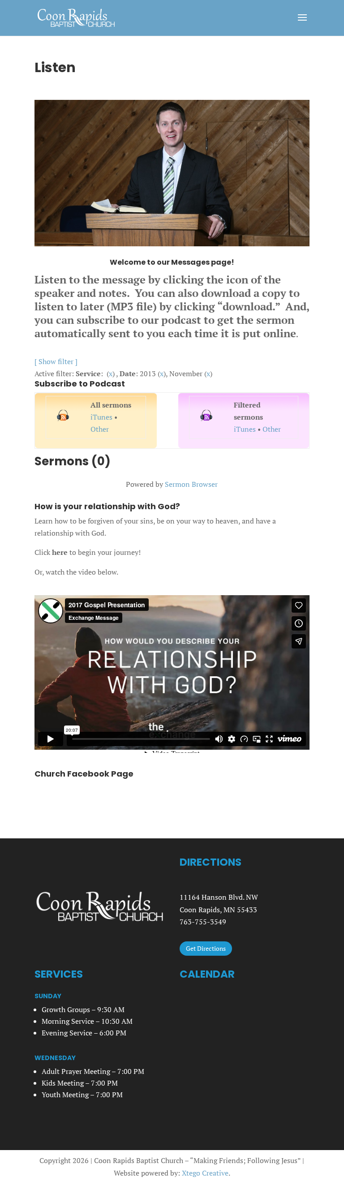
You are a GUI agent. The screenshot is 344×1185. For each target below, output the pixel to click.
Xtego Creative (205, 1173)
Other (99, 429)
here (60, 552)
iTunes (101, 417)
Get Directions (206, 948)
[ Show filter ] (55, 361)
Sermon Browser (191, 484)
